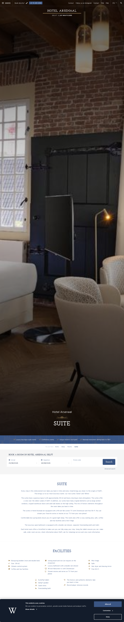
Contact (71, 3)
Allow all (108, 604)
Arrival (13, 460)
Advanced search (110, 469)
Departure (46, 460)
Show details (30, 609)
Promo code (77, 460)
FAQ (102, 3)
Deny (108, 617)
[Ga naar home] (62, 13)
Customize (107, 610)
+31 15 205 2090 (36, 3)
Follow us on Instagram (84, 3)
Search (109, 462)
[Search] (121, 3)
